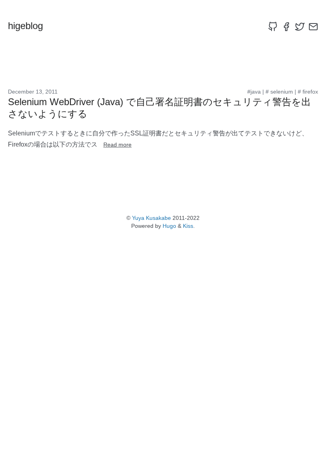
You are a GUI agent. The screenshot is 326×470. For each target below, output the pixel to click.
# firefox (308, 91)
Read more (117, 144)
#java (254, 91)
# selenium (279, 91)
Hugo (169, 226)
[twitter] (300, 26)
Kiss (188, 226)
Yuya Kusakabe (151, 218)
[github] (272, 26)
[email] (313, 26)
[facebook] (286, 26)
